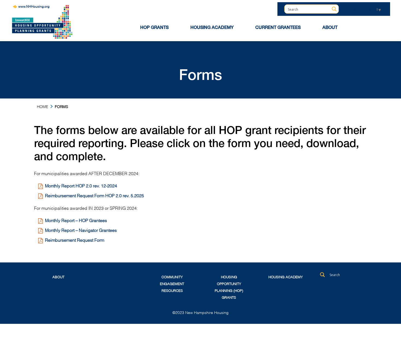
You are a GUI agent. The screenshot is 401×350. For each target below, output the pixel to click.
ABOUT (329, 28)
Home (42, 106)
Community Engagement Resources (172, 283)
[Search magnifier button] (334, 9)
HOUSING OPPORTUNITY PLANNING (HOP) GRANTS (229, 287)
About (58, 276)
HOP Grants (154, 28)
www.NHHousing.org (33, 6)
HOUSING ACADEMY (212, 28)
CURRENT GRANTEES (278, 28)
